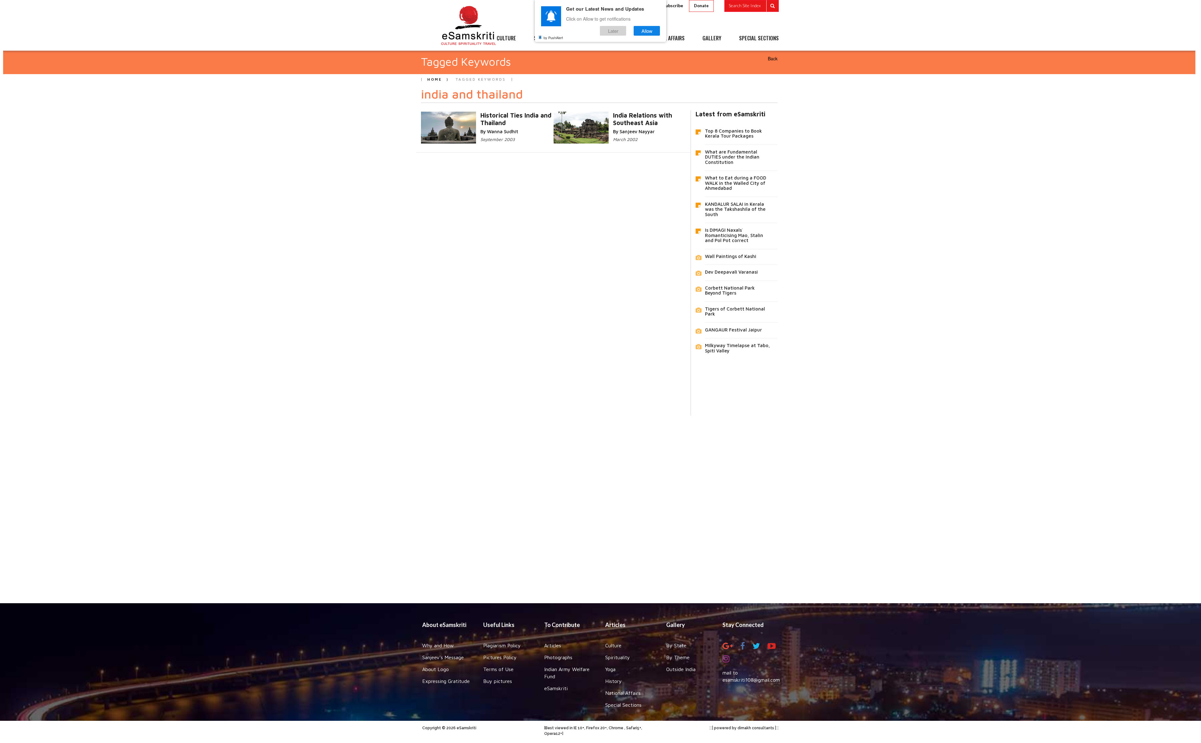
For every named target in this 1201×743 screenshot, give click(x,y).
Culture (613, 645)
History (613, 681)
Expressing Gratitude (446, 681)
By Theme (678, 657)
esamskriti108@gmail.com (751, 680)
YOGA (586, 38)
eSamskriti (556, 688)
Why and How (438, 645)
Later (613, 31)
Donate (701, 5)
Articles (552, 645)
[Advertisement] (600, 505)
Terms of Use (498, 669)
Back (773, 58)
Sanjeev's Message (443, 657)
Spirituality (617, 657)
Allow (646, 31)
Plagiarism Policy (502, 645)
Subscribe (673, 5)
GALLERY (711, 38)
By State (676, 645)
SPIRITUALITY (548, 38)
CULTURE (506, 38)
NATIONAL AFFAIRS (665, 38)
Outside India (681, 669)
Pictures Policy (500, 657)
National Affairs (623, 693)
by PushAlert (553, 37)
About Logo (435, 669)
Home (434, 79)
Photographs (558, 657)
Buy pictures (497, 681)
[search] (751, 6)
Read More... (510, 115)
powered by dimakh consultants (744, 728)
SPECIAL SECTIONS (759, 38)
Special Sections (623, 705)
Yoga (610, 669)
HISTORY (619, 38)
